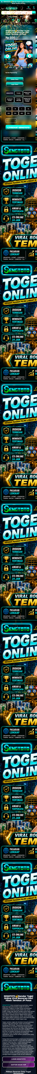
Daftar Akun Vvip (18, 1065)
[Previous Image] (7, 56)
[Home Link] (11, 8)
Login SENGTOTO (19, 1059)
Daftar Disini (14, 79)
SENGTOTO (6, 1005)
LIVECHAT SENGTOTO (18, 127)
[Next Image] (30, 56)
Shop (2, 8)
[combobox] (16, 12)
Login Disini (14, 84)
